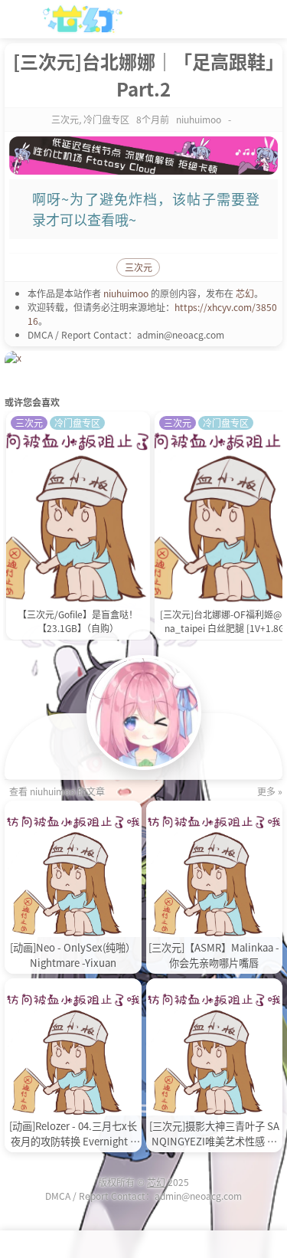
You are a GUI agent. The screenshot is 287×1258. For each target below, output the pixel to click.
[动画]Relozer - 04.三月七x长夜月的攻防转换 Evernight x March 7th (73, 1134)
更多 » (269, 791)
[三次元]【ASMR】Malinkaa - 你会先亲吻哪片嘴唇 (213, 955)
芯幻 (245, 293)
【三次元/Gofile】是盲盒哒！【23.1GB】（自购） (78, 621)
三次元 (65, 119)
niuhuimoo (125, 293)
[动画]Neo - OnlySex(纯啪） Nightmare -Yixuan (72, 955)
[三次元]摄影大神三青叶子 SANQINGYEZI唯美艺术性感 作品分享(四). (214, 1134)
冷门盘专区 (106, 119)
